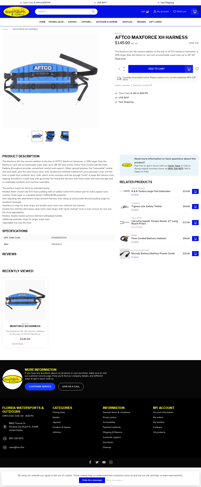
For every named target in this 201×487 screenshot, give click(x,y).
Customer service (40, 386)
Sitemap (107, 447)
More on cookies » (114, 480)
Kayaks (72, 22)
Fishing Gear (56, 22)
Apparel (86, 22)
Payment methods (112, 427)
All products (159, 432)
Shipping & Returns (112, 432)
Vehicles (127, 22)
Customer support (112, 437)
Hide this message (92, 480)
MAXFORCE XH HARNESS (25, 29)
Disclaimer (108, 442)
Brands (141, 22)
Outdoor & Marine (106, 22)
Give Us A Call (71, 386)
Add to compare (122, 85)
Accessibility (109, 422)
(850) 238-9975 (175, 168)
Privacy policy (109, 417)
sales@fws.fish (16, 447)
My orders (158, 417)
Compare (157, 427)
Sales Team (174, 165)
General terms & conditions (116, 412)
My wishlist (158, 422)
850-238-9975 (16, 438)
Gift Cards (155, 22)
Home (42, 22)
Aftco (118, 34)
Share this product (141, 85)
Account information (163, 412)
